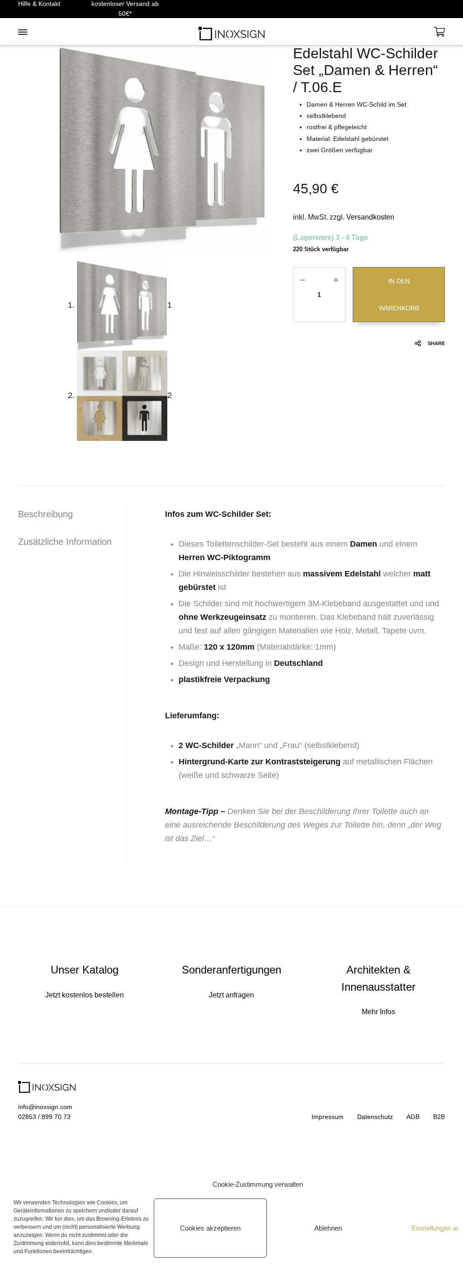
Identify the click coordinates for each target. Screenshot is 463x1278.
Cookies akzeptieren (210, 1228)
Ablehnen (328, 1228)
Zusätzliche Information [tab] (65, 542)
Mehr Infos (378, 1012)
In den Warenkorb (399, 294)
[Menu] (22, 32)
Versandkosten (370, 217)
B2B (439, 1116)
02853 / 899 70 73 (44, 1116)
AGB (413, 1116)
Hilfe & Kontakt (39, 3)
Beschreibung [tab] (45, 514)
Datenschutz (375, 1116)
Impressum (328, 1116)
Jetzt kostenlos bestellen (84, 995)
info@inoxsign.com (45, 1106)
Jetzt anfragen (231, 995)
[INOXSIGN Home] (231, 32)
